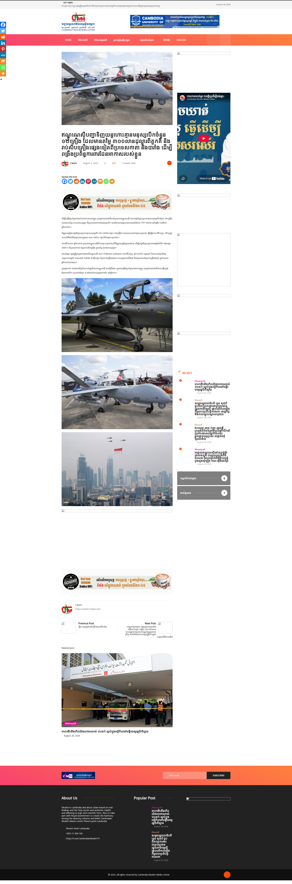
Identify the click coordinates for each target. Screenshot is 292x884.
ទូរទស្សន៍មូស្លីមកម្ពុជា (122, 39)
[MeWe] (94, 181)
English (181, 39)
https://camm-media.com (88, 609)
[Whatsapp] (106, 181)
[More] (112, 181)
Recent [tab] (187, 373)
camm (73, 163)
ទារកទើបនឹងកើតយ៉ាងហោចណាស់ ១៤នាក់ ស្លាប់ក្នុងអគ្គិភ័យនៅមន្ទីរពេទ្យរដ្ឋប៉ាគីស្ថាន (105, 731)
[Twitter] (70, 181)
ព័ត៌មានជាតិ (82, 39)
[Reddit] (76, 181)
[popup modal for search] (225, 40)
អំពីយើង (166, 39)
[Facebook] (64, 181)
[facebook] (212, 40)
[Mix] (100, 181)
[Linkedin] (82, 181)
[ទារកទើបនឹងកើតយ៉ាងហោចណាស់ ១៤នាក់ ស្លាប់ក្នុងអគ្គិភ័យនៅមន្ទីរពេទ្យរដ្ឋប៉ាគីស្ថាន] (141, 812)
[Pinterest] (88, 181)
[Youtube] (216, 40)
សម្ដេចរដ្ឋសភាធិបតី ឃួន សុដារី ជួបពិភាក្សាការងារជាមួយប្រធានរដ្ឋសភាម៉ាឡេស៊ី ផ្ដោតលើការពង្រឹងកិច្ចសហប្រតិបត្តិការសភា (162, 846)
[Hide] (1, 79)
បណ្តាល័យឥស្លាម (147, 39)
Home (68, 39)
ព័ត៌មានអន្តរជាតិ (100, 39)
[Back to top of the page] (227, 874)
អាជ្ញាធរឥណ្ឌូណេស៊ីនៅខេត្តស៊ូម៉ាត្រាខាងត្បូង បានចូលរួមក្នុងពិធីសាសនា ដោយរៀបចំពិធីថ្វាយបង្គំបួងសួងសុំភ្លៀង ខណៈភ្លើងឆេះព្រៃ (211, 456)
